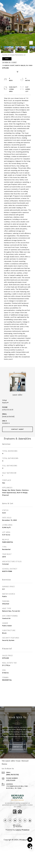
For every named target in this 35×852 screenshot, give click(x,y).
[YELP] (25, 820)
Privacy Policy (25, 840)
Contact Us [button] (17, 747)
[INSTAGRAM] (10, 820)
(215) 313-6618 (7, 410)
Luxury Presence (22, 830)
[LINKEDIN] (15, 820)
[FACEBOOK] (5, 820)
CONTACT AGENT (17, 429)
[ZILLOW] (30, 820)
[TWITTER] (20, 820)
